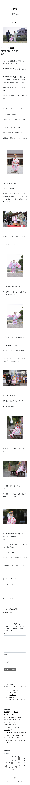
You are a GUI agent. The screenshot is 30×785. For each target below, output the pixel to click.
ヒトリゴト (7, 722)
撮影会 (17, 717)
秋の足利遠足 (7, 612)
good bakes (12, 695)
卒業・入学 (15, 737)
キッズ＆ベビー (8, 735)
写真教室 (16, 712)
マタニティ (19, 735)
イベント (16, 722)
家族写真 (6, 719)
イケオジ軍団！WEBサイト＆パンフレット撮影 (18, 691)
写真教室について (13, 697)
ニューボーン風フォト (10, 732)
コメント (7, 634)
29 (16, 767)
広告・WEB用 (8, 717)
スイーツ (6, 737)
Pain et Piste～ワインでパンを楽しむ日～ (18, 687)
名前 (6, 655)
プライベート (7, 727)
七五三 (6, 714)
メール (6, 662)
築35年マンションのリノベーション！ (18, 700)
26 (6, 767)
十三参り (21, 740)
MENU (16, 23)
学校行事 (21, 732)
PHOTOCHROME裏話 (10, 740)
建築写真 (15, 719)
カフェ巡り (7, 730)
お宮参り (6, 725)
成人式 (16, 727)
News (13, 714)
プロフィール (15, 725)
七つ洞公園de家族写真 (11, 609)
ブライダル (7, 743)
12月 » (17, 769)
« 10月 (13, 769)
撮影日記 (12, 47)
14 (12, 763)
